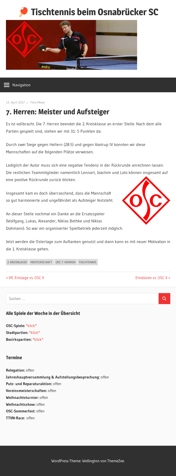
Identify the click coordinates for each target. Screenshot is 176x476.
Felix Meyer (37, 102)
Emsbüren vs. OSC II (151, 277)
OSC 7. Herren (65, 262)
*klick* (31, 325)
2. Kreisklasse (17, 262)
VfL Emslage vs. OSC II (26, 277)
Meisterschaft (41, 262)
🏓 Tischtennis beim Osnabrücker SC (88, 11)
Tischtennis (87, 262)
